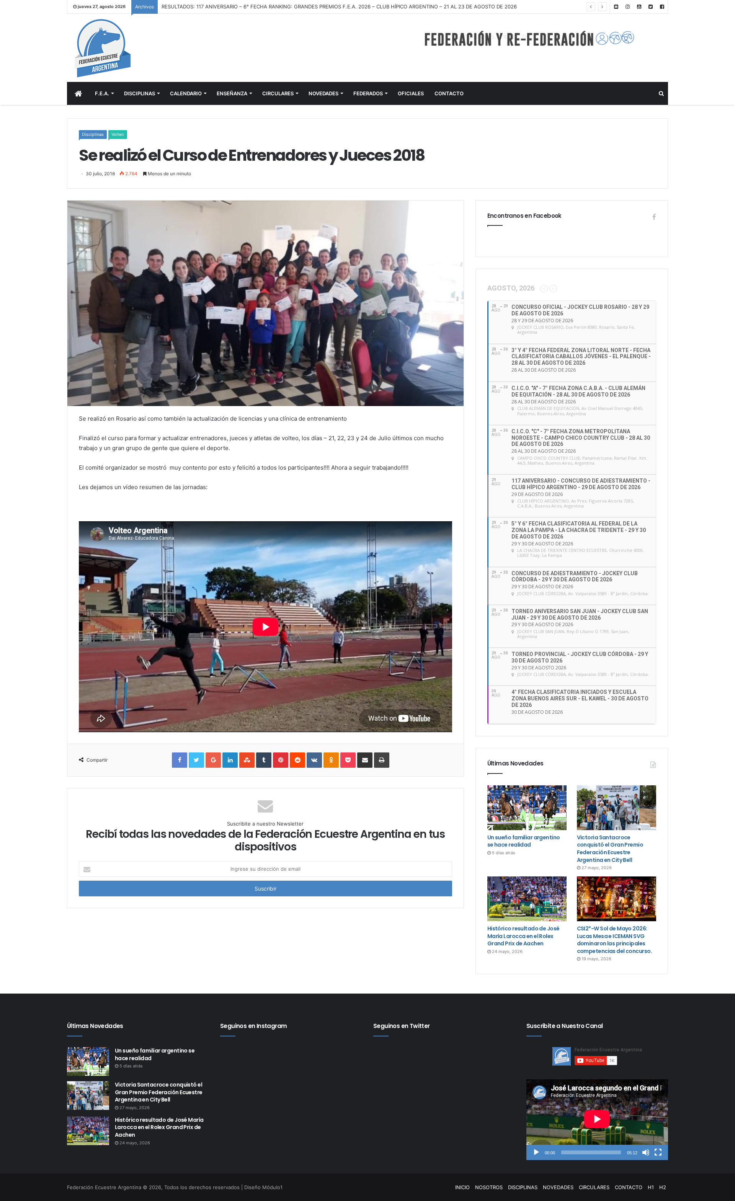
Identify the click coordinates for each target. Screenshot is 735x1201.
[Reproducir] (536, 1152)
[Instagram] (627, 6)
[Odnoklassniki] (331, 760)
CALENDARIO (186, 93)
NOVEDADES (323, 93)
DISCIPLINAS (139, 93)
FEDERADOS (368, 93)
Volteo (117, 134)
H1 (651, 1187)
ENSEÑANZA (232, 93)
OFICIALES (411, 93)
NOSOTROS (489, 1187)
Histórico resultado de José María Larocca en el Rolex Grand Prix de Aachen (523, 936)
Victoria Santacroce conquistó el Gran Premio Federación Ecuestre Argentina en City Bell (610, 849)
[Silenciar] (646, 1152)
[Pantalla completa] (658, 1152)
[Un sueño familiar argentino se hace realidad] (527, 807)
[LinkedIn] (230, 760)
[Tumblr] (263, 760)
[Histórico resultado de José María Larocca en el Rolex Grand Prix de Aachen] (527, 898)
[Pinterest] (280, 760)
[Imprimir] (381, 760)
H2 (662, 1187)
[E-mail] (616, 6)
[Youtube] (639, 6)
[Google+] (213, 760)
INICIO (462, 1187)
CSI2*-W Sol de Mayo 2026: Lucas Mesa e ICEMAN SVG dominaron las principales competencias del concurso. (614, 940)
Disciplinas (93, 134)
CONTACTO (449, 93)
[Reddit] (297, 760)
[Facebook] (662, 6)
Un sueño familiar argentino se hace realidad (523, 841)
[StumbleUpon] (247, 760)
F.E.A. (102, 93)
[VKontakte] (314, 760)
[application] (597, 1119)
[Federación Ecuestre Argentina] (134, 48)
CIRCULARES (278, 93)
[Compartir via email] (364, 760)
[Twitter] (650, 6)
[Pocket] (348, 760)
